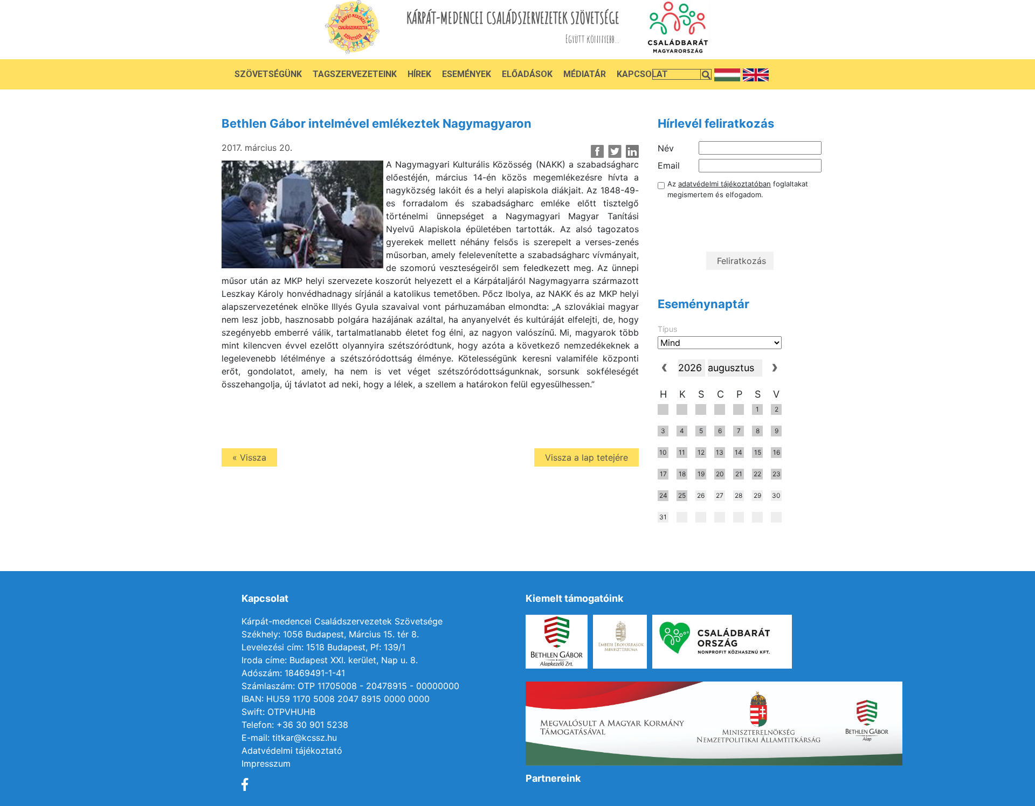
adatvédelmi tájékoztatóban (724, 183)
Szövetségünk (268, 74)
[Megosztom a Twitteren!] (615, 151)
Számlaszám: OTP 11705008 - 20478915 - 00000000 (350, 685)
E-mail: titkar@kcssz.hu (289, 737)
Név (666, 148)
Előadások (527, 74)
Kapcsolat (642, 74)
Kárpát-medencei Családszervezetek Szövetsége (342, 621)
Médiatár (584, 74)
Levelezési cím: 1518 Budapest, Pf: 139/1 (323, 647)
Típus (667, 328)
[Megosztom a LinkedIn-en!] (632, 151)
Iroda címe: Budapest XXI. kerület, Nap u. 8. (330, 660)
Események (466, 74)
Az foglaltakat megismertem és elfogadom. (737, 189)
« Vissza (249, 457)
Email (669, 165)
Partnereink (553, 778)
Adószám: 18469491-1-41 (293, 673)
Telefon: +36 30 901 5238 (295, 724)
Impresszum (266, 763)
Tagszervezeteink (355, 74)
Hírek (419, 74)
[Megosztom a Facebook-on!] (597, 151)
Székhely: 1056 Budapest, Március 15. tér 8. (330, 634)
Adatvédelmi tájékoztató (292, 750)
